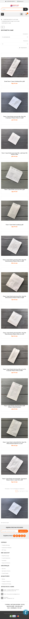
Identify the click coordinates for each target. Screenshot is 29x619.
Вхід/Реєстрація (5, 555)
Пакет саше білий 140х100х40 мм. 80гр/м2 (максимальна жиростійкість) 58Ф (14, 260)
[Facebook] (14, 536)
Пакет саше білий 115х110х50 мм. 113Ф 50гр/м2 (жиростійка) (14, 153)
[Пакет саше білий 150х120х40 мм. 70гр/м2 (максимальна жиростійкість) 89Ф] (14, 282)
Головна (7, 604)
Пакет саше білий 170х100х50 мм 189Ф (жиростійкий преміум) (14, 406)
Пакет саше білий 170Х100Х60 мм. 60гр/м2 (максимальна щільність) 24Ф (14, 443)
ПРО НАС (19, 608)
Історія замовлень (6, 558)
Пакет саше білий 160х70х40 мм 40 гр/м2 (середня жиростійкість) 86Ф (14, 370)
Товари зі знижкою (6, 581)
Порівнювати (24, 47)
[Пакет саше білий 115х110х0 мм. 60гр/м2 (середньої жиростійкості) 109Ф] (14, 102)
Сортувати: (25, 34)
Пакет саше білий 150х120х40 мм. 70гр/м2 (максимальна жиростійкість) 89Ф (14, 297)
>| (27, 491)
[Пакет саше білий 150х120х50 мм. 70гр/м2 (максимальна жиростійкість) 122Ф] (14, 318)
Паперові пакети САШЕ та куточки (10, 21)
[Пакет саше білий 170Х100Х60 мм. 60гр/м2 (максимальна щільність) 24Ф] (14, 428)
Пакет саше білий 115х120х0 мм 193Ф (14, 189)
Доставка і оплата (6, 571)
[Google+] (19, 536)
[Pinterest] (24, 536)
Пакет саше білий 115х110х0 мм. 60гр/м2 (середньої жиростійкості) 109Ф (14, 117)
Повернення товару (6, 583)
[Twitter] (17, 536)
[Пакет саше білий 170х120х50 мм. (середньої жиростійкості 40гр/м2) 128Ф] (14, 464)
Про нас (4, 568)
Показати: (25, 40)
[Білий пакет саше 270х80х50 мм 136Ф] (14, 67)
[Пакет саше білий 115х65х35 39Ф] (14, 210)
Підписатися (23, 531)
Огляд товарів (5, 573)
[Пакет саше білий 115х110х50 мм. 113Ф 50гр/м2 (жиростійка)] (14, 139)
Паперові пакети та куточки (11, 19)
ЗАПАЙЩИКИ (13, 608)
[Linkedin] (22, 536)
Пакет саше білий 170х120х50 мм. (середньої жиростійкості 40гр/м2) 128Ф (14, 479)
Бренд (3, 579)
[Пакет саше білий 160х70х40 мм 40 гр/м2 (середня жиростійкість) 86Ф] (14, 355)
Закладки (4, 560)
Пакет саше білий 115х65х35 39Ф (14, 224)
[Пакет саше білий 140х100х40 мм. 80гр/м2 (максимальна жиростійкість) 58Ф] (14, 245)
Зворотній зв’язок (6, 562)
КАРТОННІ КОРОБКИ (15, 604)
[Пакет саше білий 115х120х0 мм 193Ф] (14, 175)
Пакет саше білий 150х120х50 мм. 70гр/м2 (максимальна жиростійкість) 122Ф (14, 333)
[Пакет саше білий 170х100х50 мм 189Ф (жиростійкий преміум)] (14, 391)
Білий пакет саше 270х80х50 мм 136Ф (14, 81)
